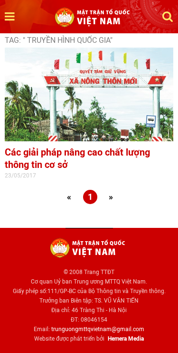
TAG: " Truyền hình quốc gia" (58, 40)
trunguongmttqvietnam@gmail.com (97, 329)
